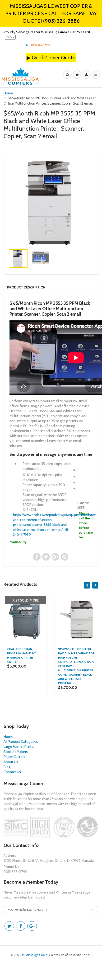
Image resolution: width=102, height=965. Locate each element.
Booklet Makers (16, 752)
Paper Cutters (14, 757)
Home (8, 93)
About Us (11, 762)
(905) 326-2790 (39, 45)
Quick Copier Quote (53, 57)
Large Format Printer (19, 746)
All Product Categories (21, 741)
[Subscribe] (92, 909)
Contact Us (12, 772)
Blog (7, 767)
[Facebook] (20, 926)
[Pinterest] (32, 926)
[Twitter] (9, 926)
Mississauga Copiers (36, 955)
